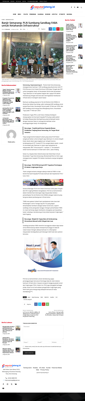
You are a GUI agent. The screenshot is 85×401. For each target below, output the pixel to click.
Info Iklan (42, 368)
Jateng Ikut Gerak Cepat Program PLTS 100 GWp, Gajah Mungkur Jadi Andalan (8, 110)
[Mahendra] (11, 135)
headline (52, 297)
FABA (41, 297)
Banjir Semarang (35, 297)
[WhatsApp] (61, 29)
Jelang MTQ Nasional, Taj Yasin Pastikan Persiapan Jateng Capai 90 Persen (8, 340)
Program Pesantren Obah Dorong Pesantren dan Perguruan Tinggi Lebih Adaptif (8, 100)
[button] (81, 7)
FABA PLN (46, 297)
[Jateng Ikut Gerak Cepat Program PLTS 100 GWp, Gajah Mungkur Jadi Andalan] (18, 109)
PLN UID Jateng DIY (27, 299)
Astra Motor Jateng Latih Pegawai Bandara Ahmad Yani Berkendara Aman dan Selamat (54, 313)
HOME (3, 19)
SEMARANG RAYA (10, 19)
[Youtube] (78, 7)
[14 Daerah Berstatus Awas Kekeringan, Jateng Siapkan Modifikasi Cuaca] (18, 119)
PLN (56, 297)
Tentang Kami (27, 368)
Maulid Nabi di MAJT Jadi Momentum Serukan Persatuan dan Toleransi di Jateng (9, 329)
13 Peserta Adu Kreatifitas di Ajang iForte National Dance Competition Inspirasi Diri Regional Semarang (31, 314)
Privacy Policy (44, 370)
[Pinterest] (58, 29)
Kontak (48, 368)
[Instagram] (7, 384)
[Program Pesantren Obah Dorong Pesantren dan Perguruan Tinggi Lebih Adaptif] (18, 99)
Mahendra (7, 29)
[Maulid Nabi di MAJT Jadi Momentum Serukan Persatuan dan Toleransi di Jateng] (18, 328)
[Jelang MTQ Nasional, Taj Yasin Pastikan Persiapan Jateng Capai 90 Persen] (18, 339)
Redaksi (35, 368)
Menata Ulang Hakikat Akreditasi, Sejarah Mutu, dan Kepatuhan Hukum (8, 350)
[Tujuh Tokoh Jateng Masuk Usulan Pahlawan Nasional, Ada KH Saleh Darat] (18, 90)
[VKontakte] (15, 384)
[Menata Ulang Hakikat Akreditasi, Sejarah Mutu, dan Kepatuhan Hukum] (18, 350)
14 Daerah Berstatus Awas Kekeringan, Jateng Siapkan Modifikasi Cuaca (8, 120)
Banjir (29, 297)
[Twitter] (74, 7)
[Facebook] (71, 7)
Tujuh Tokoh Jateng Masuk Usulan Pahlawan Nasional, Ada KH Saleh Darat (8, 91)
